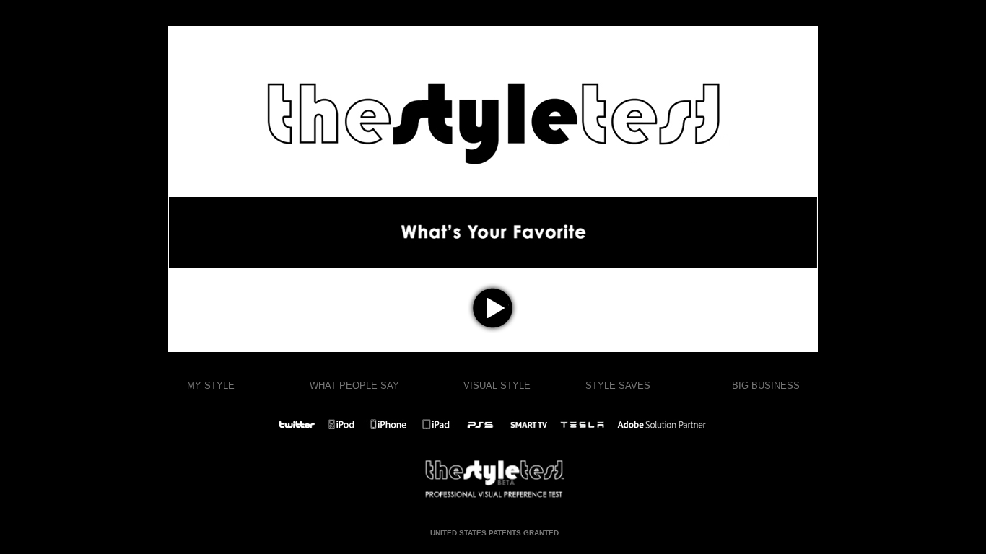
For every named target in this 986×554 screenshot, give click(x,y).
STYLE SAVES (617, 385)
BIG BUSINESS (766, 385)
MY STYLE (211, 385)
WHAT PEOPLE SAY (354, 385)
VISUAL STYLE (497, 385)
